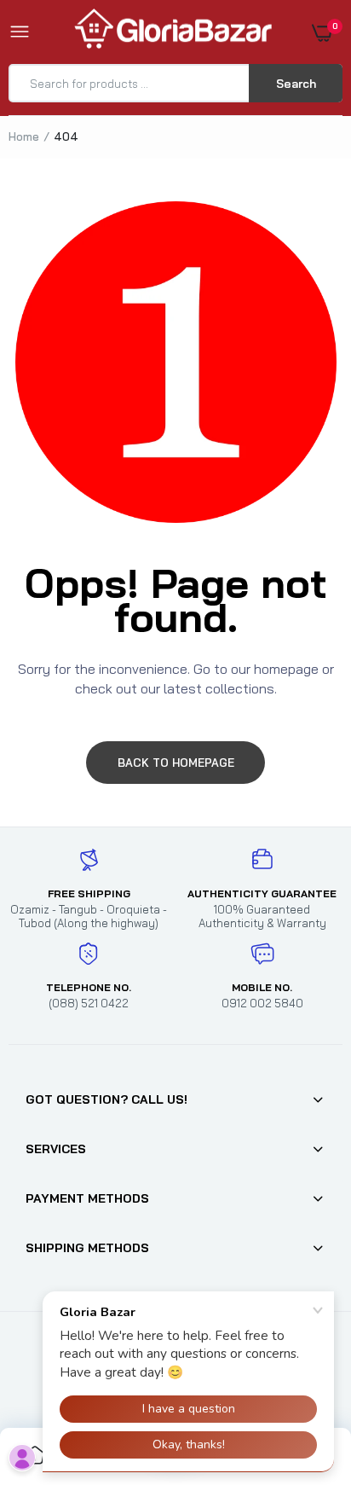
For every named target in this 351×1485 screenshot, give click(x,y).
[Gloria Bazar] (171, 32)
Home (24, 136)
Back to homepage (176, 762)
